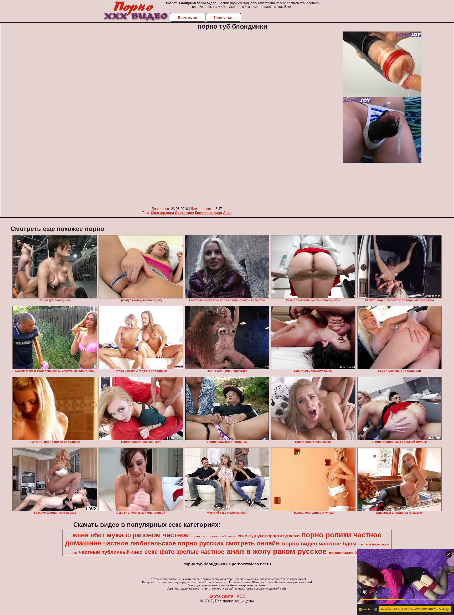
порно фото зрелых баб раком (213, 536)
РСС (241, 596)
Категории (187, 17)
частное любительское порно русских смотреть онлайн (191, 543)
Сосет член (184, 213)
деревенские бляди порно (354, 552)
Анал (227, 213)
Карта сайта (220, 596)
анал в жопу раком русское (276, 551)
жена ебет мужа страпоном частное (131, 535)
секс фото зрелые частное (184, 551)
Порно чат (223, 17)
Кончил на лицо (208, 213)
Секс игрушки (162, 213)
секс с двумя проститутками (269, 535)
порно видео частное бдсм (319, 543)
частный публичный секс (110, 552)
